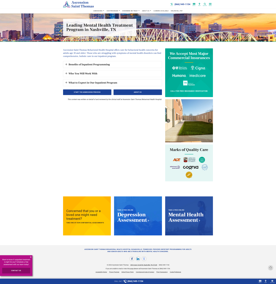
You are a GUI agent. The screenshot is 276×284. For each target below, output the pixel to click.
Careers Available (161, 11)
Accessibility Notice (101, 272)
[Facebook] (132, 259)
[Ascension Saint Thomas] (95, 4)
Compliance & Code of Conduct (145, 272)
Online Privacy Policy (128, 272)
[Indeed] (144, 259)
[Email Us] (194, 4)
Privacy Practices (114, 272)
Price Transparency (162, 272)
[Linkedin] (138, 259)
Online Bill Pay (177, 11)
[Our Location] (199, 4)
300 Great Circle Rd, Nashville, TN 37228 (143, 265)
